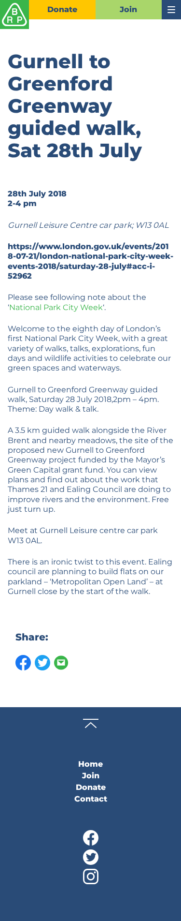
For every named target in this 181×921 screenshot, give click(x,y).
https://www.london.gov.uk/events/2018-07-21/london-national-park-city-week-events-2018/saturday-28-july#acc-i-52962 (90, 261)
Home (90, 764)
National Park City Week (56, 307)
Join (128, 9)
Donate (62, 9)
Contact (90, 798)
